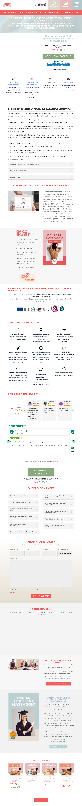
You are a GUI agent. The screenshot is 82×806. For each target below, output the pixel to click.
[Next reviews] (72, 410)
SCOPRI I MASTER (58, 746)
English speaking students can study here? (49, 410)
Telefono (45, 550)
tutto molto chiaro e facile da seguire (64, 409)
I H (33, 401)
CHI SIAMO (29, 12)
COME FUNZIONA (41, 12)
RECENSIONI (54, 7)
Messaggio (14, 559)
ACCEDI (75, 12)
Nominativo (14, 550)
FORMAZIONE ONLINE (12, 12)
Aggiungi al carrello (58, 56)
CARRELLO (76, 7)
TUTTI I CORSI (41, 800)
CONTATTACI (65, 7)
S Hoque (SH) (51, 401)
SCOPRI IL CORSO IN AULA (58, 683)
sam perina (67, 401)
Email (28, 550)
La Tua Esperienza (63, 550)
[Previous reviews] (26, 410)
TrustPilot (54, 462)
